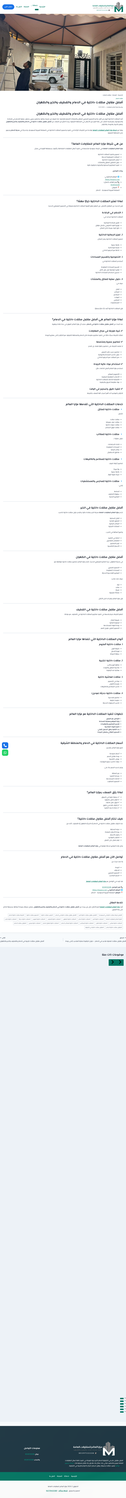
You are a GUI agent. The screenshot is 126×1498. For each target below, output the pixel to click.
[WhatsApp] (5, 752)
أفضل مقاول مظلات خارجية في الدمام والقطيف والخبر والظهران (22, 940)
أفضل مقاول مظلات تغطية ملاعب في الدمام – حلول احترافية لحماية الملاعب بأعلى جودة (95, 940)
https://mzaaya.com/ (112, 179)
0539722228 (115, 185)
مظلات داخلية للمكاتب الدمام (69, 923)
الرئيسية (42, 7)
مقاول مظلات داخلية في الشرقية (94, 927)
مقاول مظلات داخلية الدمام (114, 927)
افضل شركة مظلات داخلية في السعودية (110, 915)
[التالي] (112, 962)
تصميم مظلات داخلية (33, 915)
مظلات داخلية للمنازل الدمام (51, 923)
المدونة (26, 7)
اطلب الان (8, 6)
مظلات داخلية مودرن (34, 923)
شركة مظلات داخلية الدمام (16, 915)
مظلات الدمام (107, 95)
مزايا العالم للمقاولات (112, 107)
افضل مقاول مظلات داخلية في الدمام (65, 915)
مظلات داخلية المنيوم (39, 919)
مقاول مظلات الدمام (20, 923)
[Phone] (5, 745)
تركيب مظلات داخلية (47, 915)
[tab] (122, 1398)
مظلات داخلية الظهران (69, 919)
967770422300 (51, 1491)
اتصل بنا (19, 7)
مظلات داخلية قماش (116, 923)
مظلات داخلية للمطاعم (87, 923)
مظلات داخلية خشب (10, 919)
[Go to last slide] (120, 962)
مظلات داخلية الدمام (84, 919)
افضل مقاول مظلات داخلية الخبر (88, 915)
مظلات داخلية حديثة (24, 919)
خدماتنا (66, 1476)
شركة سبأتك (63, 1491)
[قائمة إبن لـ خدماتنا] (36, 9)
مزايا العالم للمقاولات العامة (114, 919)
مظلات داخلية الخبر (98, 919)
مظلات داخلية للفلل (101, 923)
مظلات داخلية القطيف (54, 919)
